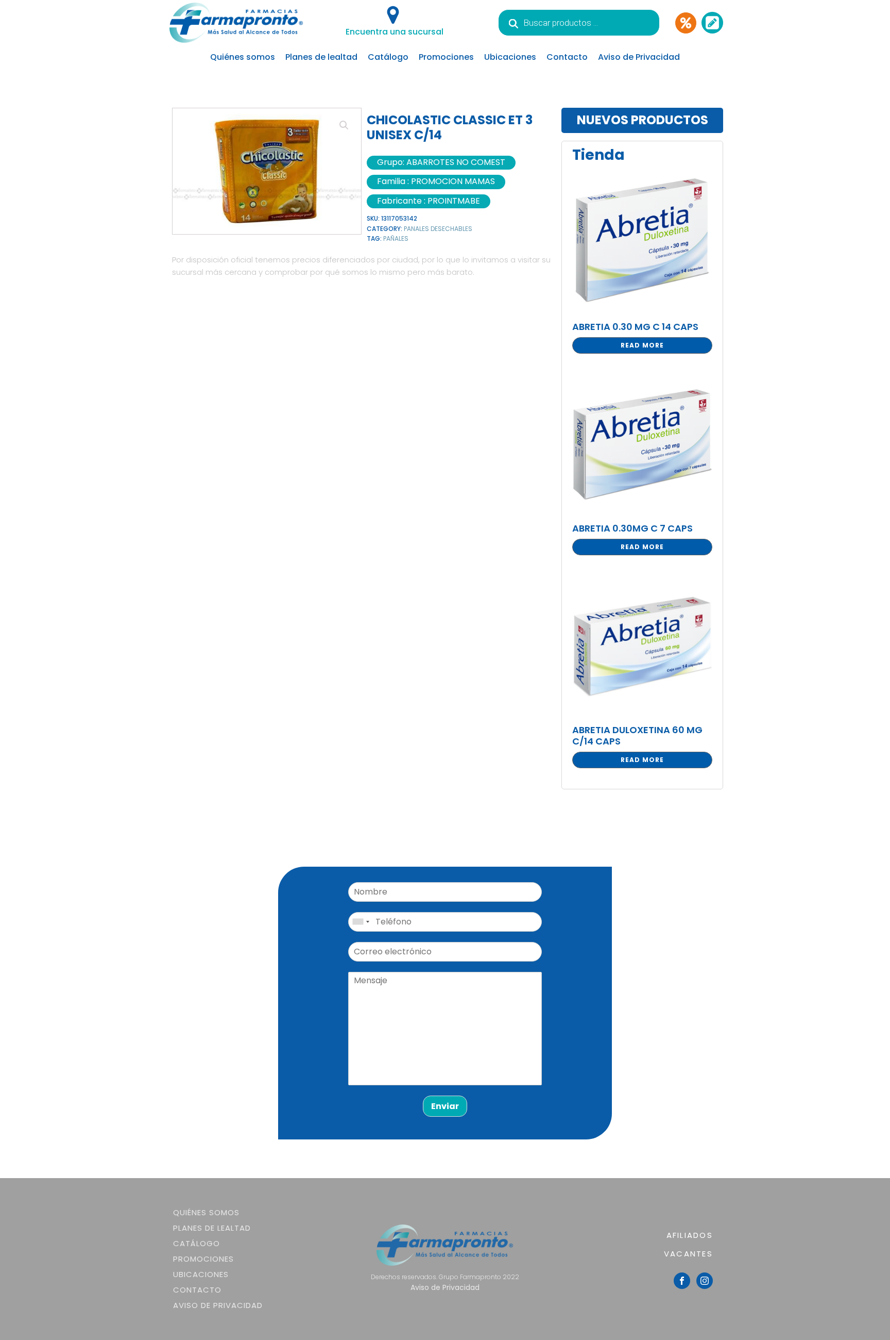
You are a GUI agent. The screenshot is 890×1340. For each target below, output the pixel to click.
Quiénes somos (242, 57)
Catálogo (388, 57)
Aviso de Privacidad (639, 57)
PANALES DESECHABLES (438, 228)
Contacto (567, 57)
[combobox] (360, 922)
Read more (642, 345)
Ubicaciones (510, 57)
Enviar (445, 1106)
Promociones (446, 57)
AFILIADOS (689, 1235)
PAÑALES (395, 238)
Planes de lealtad (321, 57)
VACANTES (688, 1253)
